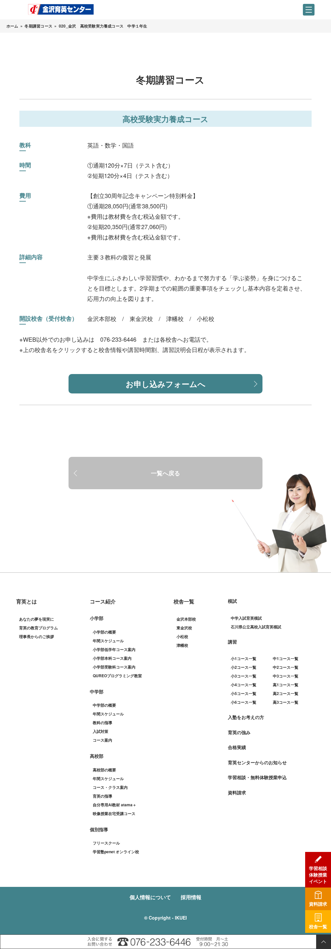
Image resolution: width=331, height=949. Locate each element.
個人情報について (150, 897)
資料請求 (237, 792)
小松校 (205, 318)
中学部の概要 (104, 705)
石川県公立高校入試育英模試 (256, 627)
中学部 (96, 691)
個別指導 (99, 829)
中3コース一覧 (285, 676)
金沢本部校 (101, 318)
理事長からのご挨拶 (36, 636)
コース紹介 (103, 601)
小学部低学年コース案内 (114, 649)
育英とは (26, 601)
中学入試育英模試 (246, 618)
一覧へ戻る (165, 473)
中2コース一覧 (285, 667)
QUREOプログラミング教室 (117, 676)
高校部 (96, 756)
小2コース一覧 (243, 667)
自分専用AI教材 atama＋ (114, 805)
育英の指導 (102, 796)
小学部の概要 (104, 632)
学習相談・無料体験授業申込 (257, 777)
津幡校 (175, 318)
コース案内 (102, 740)
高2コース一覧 (285, 693)
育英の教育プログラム (38, 628)
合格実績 (237, 747)
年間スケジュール (108, 641)
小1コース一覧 (243, 658)
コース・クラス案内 (110, 787)
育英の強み (239, 732)
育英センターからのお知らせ (257, 762)
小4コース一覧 (243, 685)
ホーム (12, 26)
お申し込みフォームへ (166, 383)
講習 (232, 641)
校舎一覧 (184, 601)
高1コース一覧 (285, 685)
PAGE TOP (323, 942)
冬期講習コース (38, 26)
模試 (232, 601)
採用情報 (191, 897)
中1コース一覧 (285, 658)
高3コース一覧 (285, 702)
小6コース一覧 (243, 702)
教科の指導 (102, 722)
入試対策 (100, 731)
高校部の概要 (104, 770)
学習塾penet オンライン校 (116, 852)
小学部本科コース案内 (112, 658)
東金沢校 (141, 318)
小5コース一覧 (243, 693)
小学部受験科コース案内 (114, 667)
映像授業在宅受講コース (114, 813)
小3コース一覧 (243, 676)
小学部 (96, 618)
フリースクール (106, 843)
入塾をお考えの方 (246, 717)
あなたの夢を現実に (36, 619)
